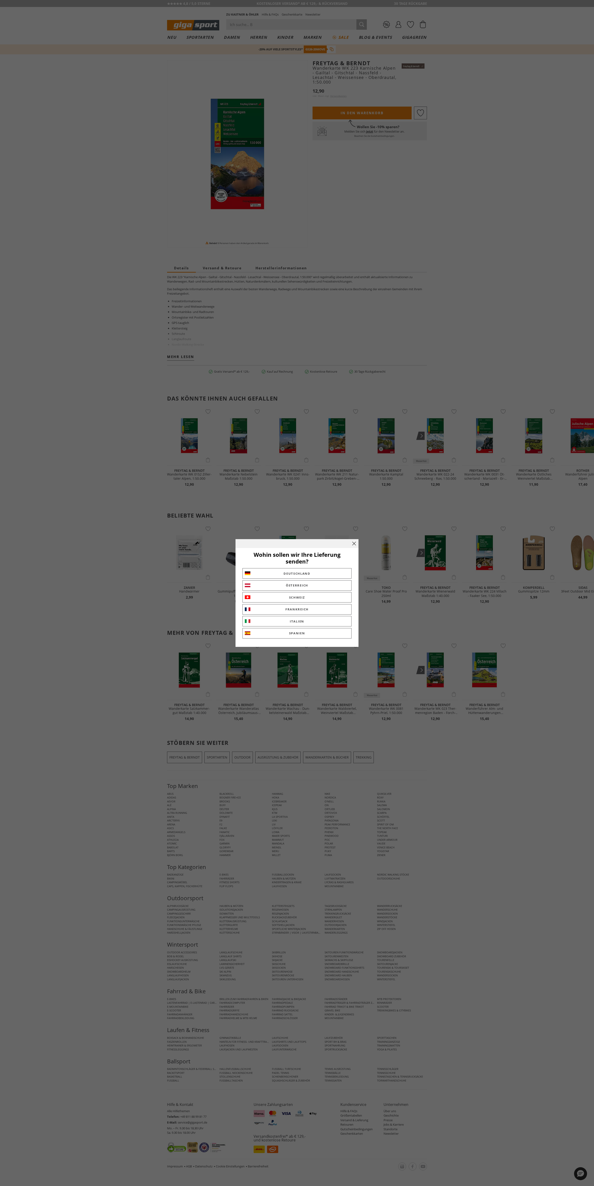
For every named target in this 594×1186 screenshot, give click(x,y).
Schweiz (297, 597)
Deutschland (297, 573)
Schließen (354, 543)
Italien (297, 621)
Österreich (297, 585)
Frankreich (297, 609)
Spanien (297, 633)
